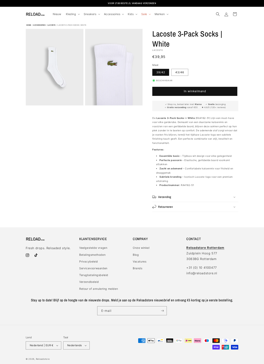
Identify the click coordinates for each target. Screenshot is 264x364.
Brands (137, 268)
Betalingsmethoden (92, 254)
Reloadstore (43, 359)
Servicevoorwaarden (93, 268)
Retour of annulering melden (98, 288)
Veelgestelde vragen (93, 247)
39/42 (160, 72)
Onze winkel (141, 247)
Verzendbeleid (89, 281)
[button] (72, 14)
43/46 (179, 72)
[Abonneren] (162, 310)
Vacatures (139, 261)
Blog (136, 254)
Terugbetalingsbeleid (93, 275)
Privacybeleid (88, 261)
